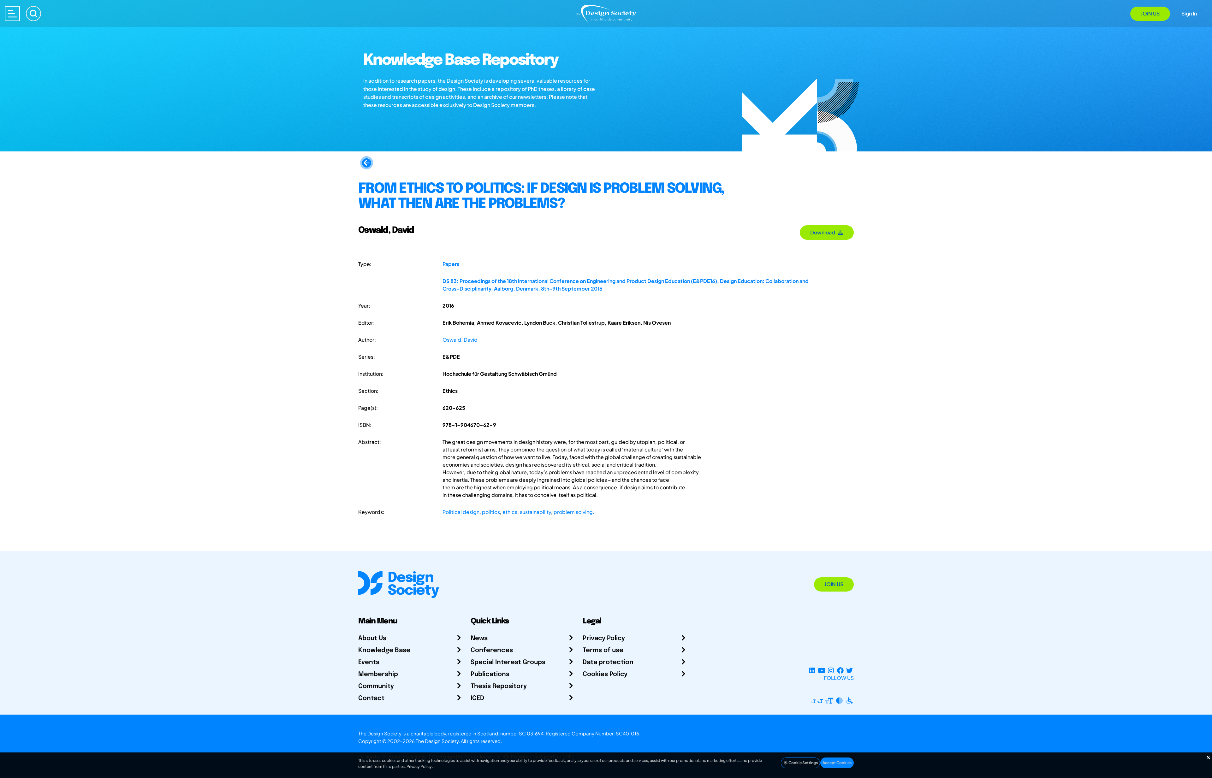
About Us (372, 638)
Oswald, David (460, 339)
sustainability (535, 512)
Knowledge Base (384, 650)
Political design (461, 512)
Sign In (1189, 13)
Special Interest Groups (508, 662)
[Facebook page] (840, 670)
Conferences (492, 650)
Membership (378, 674)
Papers (451, 264)
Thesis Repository (499, 686)
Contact (371, 698)
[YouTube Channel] (821, 670)
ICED (477, 698)
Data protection (608, 662)
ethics (509, 512)
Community (376, 686)
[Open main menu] (12, 13)
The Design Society (437, 741)
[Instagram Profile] (831, 670)
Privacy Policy (604, 638)
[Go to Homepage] (606, 13)
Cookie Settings (803, 762)
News (479, 638)
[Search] (33, 13)
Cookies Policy (605, 674)
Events (368, 662)
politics (491, 512)
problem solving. (574, 512)
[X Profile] (849, 670)
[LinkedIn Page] (812, 670)
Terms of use (603, 650)
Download (823, 232)
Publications (490, 674)
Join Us (1150, 13)
